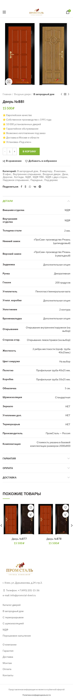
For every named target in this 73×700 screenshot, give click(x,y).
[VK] (40, 3)
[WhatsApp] (35, 3)
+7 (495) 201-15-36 (28, 590)
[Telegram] (45, 3)
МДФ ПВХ (38, 177)
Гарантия (9, 458)
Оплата (8, 468)
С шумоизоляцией (13, 623)
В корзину (29, 151)
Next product (68, 94)
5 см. (67, 388)
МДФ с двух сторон (56, 177)
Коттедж (19, 177)
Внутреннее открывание (27, 174)
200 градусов (62, 282)
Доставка (9, 477)
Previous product (61, 94)
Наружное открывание (16, 180)
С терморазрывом (13, 617)
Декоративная (62, 273)
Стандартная (62, 397)
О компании (9, 644)
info (12, 595)
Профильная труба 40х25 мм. (53, 370)
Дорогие (7, 177)
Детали (8, 201)
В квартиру (46, 171)
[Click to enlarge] (8, 81)
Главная (7, 94)
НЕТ (67, 406)
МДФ (28, 177)
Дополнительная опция (56, 264)
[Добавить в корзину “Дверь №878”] (65, 514)
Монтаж (7, 662)
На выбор (64, 361)
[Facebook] (27, 3)
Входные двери (22, 94)
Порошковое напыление (17, 635)
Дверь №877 (19, 538)
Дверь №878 (53, 538)
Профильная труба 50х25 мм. (53, 379)
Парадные (36, 180)
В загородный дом (43, 94)
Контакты (8, 675)
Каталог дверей (12, 604)
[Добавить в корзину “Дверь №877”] (31, 514)
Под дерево (51, 180)
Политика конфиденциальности (37, 695)
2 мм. (67, 230)
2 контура (64, 309)
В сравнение (14, 161)
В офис (7, 174)
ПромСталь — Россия (58, 433)
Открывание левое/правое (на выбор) (48, 339)
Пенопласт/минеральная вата (52, 291)
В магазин (60, 171)
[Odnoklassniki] (31, 3)
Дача (65, 174)
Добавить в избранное (43, 161)
